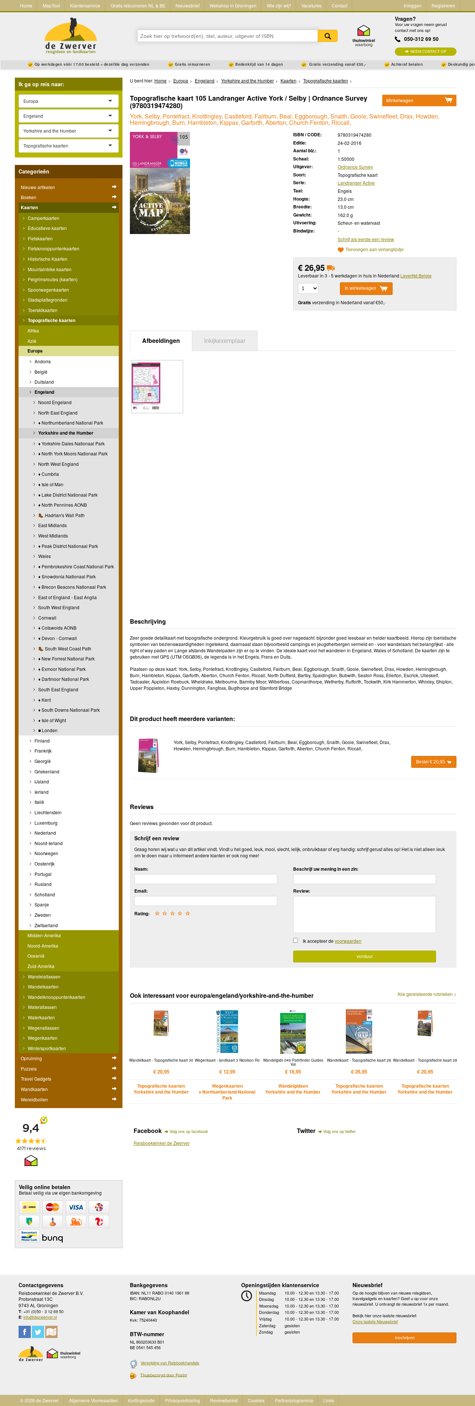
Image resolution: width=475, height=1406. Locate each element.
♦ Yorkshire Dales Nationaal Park (71, 443)
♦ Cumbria (48, 474)
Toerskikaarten (42, 310)
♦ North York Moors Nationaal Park (72, 453)
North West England (58, 464)
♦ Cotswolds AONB (56, 627)
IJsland (41, 781)
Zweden (42, 915)
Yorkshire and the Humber (65, 432)
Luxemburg (45, 822)
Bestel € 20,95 (430, 761)
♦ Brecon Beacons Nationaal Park (71, 587)
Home (26, 5)
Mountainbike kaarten (49, 269)
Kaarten (29, 207)
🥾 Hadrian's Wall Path (61, 515)
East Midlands (52, 525)
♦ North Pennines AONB (62, 504)
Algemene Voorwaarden (93, 1400)
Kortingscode (141, 1400)
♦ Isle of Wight (51, 720)
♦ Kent (44, 699)
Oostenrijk (44, 863)
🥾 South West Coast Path (64, 648)
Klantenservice (85, 5)
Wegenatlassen (43, 1028)
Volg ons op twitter (339, 1131)
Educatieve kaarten (47, 228)
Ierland (41, 792)
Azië (31, 341)
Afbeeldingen (161, 340)
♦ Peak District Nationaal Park (67, 546)
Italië (38, 802)
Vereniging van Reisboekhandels (170, 1363)
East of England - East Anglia (67, 597)
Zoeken (328, 36)
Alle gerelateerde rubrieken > (426, 994)
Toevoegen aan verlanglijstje (374, 249)
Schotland (44, 894)
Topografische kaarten (51, 320)
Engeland (43, 392)
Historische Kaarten (47, 259)
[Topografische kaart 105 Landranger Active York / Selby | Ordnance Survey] (160, 182)
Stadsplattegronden (47, 299)
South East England (57, 689)
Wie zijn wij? (279, 5)
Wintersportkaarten (46, 1048)
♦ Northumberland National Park (70, 422)
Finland (41, 740)
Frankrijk (42, 750)
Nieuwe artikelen (38, 187)
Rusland (42, 884)
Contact (339, 5)
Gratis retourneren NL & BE (138, 5)
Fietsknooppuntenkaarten (53, 248)
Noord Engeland (54, 402)
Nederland (44, 832)
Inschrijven (405, 1337)
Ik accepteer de (332, 941)
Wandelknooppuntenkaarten (56, 997)
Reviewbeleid (224, 1400)
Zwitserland (45, 925)
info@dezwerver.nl (40, 1317)
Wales (44, 556)
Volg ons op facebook (189, 1131)
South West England (58, 607)
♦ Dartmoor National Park (63, 679)
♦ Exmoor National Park (61, 669)
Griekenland (46, 771)
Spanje (41, 904)
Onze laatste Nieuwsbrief (375, 1321)
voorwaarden (348, 941)
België (40, 371)
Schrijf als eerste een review (366, 239)
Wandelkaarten (43, 986)
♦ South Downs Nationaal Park (68, 710)
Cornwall (46, 617)
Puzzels (29, 1068)
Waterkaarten (41, 1017)
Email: (141, 890)
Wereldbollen (34, 1099)
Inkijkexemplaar (224, 340)
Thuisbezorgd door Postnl (163, 1375)
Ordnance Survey (355, 166)
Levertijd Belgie (416, 275)
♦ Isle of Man (50, 484)
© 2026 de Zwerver (39, 1400)
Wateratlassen (42, 1007)
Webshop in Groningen (233, 5)
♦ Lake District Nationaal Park (67, 494)
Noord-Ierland (48, 843)
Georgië (42, 761)
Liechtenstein (47, 812)
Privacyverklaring (182, 1400)
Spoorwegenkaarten (48, 289)
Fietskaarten (40, 238)
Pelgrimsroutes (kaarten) (52, 279)
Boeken (28, 197)
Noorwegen (45, 853)
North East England (57, 412)
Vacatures (311, 5)
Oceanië (36, 955)
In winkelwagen (360, 288)
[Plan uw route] (51, 1332)
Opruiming (31, 1058)
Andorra (42, 361)
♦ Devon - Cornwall (57, 638)
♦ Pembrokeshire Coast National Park (75, 566)
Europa (35, 350)
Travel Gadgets (36, 1078)
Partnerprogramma (294, 1400)
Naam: (141, 869)
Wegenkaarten (42, 1038)
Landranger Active (356, 182)
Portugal (42, 874)
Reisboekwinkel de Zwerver (162, 1143)
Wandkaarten (34, 1089)
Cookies (256, 1400)
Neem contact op (428, 51)
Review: (301, 890)
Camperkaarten (43, 218)
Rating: (142, 913)
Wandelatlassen (43, 976)
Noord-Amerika (42, 945)
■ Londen (47, 730)
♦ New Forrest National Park (66, 658)
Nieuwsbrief (188, 5)
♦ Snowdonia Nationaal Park (66, 576)
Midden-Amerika (44, 935)
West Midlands (52, 535)
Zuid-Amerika (41, 966)
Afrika (33, 330)
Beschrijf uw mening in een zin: (325, 869)
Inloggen (413, 5)
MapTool (51, 5)
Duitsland (43, 382)
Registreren (443, 5)
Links (328, 1400)
